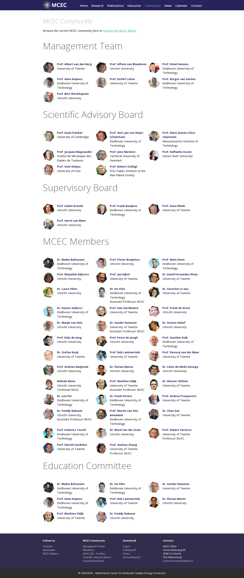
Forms (126, 553)
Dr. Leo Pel (64, 396)
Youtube (48, 546)
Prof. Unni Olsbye (69, 166)
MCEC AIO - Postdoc (94, 553)
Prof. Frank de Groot (176, 308)
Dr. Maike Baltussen (70, 259)
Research (98, 5)
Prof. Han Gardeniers (124, 308)
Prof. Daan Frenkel (69, 133)
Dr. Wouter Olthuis (175, 381)
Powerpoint (129, 550)
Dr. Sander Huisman (123, 322)
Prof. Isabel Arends (70, 206)
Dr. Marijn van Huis (70, 322)
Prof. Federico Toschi (71, 430)
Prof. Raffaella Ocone (177, 152)
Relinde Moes (66, 381)
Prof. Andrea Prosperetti (179, 396)
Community (153, 5)
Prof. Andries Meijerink (72, 367)
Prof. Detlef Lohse (122, 79)
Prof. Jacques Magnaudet (74, 152)
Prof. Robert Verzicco (177, 430)
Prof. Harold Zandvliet (72, 445)
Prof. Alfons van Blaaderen (128, 64)
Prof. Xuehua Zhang (123, 445)
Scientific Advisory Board (97, 557)
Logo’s (126, 546)
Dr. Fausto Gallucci (69, 308)
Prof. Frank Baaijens (123, 206)
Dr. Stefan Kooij (67, 352)
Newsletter (49, 550)
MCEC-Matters (51, 553)
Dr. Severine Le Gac (175, 289)
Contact (196, 5)
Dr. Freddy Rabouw (69, 411)
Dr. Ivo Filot (117, 289)
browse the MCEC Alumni (119, 30)
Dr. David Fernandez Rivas (180, 274)
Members (88, 550)
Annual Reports (132, 557)
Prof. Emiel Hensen (175, 64)
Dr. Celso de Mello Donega (180, 367)
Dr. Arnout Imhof (173, 322)
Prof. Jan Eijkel (120, 274)
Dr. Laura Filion (67, 289)
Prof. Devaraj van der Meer (180, 352)
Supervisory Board (93, 561)
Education (134, 5)
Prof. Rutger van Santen (179, 79)
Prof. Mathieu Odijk (123, 381)
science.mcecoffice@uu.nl (178, 561)
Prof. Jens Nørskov (122, 152)
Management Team (94, 546)
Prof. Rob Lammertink (125, 352)
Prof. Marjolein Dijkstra (73, 274)
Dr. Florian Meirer (121, 367)
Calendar (181, 5)
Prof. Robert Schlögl (123, 166)
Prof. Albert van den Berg (74, 64)
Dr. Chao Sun (171, 411)
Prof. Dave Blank (173, 206)
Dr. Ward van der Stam (125, 430)
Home (84, 5)
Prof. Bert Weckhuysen (73, 94)
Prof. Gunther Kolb (175, 337)
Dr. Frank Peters (121, 396)
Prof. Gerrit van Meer (71, 220)
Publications (115, 5)
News (168, 5)
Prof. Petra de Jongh (124, 337)
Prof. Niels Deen (173, 259)
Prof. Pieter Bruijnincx (125, 259)
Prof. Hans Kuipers (69, 79)
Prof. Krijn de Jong (69, 337)
